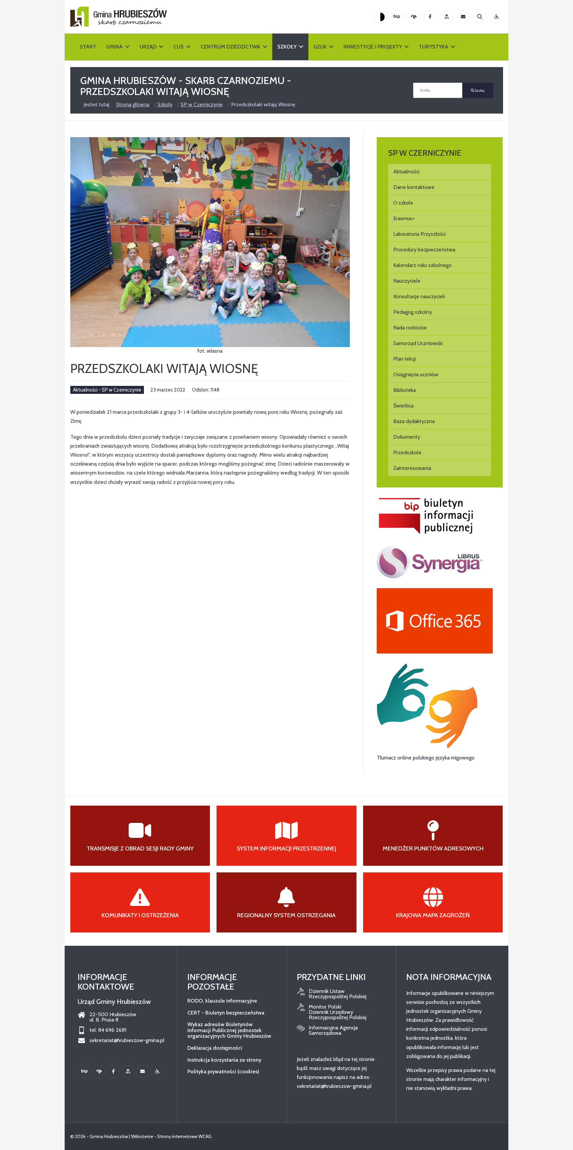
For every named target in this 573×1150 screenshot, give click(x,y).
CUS (178, 47)
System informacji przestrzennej (286, 848)
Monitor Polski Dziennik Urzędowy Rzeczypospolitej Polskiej (337, 1012)
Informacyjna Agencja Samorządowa (333, 1030)
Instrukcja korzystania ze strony (224, 1060)
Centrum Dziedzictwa (230, 47)
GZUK (320, 47)
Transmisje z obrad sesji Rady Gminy (140, 848)
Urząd (148, 47)
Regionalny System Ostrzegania (286, 915)
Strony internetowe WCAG (184, 1136)
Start (88, 47)
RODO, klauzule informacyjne (222, 1001)
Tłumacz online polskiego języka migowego (426, 757)
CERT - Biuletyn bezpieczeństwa (225, 1013)
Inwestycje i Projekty (373, 47)
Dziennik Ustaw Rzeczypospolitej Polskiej (337, 994)
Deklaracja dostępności (214, 1048)
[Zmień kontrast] (380, 17)
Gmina (114, 47)
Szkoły (286, 47)
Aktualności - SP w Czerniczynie (107, 390)
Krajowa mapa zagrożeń (433, 915)
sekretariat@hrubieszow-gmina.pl (127, 1040)
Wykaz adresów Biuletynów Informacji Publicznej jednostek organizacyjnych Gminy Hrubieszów (229, 1030)
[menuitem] (439, 171)
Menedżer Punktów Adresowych (433, 848)
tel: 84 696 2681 (108, 1030)
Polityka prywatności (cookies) (223, 1071)
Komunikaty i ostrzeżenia (140, 915)
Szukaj (479, 90)
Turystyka (433, 47)
